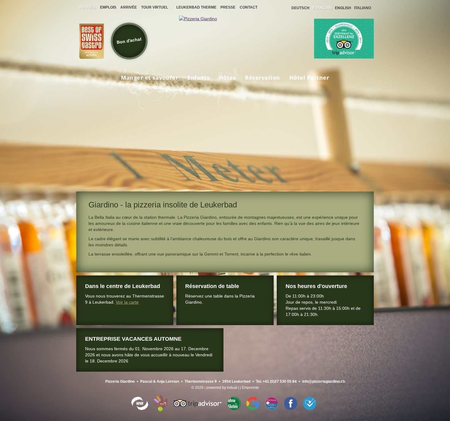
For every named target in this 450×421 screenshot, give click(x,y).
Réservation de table (212, 286)
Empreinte (250, 387)
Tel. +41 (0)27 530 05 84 (276, 381)
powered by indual (221, 387)
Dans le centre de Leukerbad (122, 286)
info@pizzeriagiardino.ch (323, 381)
